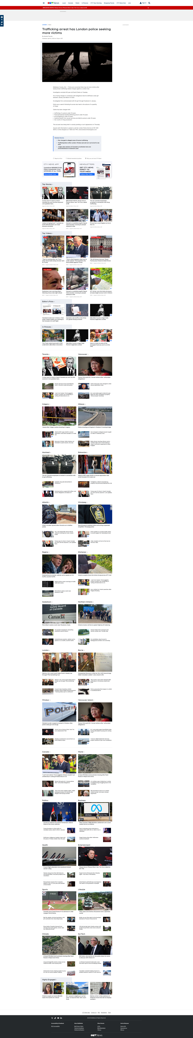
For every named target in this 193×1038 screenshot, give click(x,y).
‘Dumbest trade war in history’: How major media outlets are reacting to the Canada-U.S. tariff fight (53, 319)
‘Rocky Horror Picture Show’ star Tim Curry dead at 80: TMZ (64, 730)
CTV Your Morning (96, 3)
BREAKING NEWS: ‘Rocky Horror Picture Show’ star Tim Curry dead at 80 (76, 202)
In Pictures (85, 3)
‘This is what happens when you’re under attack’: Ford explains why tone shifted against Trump (76, 261)
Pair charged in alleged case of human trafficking (73, 140)
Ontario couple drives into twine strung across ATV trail (94, 575)
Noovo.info (123, 1026)
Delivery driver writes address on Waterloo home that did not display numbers (100, 997)
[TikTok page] (55, 1018)
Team (109, 1012)
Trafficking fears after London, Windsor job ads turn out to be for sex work (78, 143)
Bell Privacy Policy (78, 1026)
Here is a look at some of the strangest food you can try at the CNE (100, 345)
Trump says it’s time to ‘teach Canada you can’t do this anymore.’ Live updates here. (52, 202)
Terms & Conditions (79, 1028)
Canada (70, 3)
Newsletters (104, 1012)
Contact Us (93, 1012)
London (44, 24)
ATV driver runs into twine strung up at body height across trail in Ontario (101, 292)
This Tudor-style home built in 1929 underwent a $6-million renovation (52, 344)
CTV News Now (121, 3)
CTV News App (86, 1012)
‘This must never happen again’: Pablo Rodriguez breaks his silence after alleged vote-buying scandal (65, 792)
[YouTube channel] (58, 1018)
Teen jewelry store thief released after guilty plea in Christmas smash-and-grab (101, 681)
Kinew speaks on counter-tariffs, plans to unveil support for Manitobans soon (101, 532)
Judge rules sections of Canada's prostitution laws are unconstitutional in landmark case (74, 147)
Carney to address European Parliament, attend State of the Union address (58, 823)
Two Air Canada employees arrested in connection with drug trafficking (100, 202)
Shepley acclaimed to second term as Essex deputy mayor (65, 739)
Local (64, 3)
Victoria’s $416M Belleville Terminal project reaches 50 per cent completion (101, 739)
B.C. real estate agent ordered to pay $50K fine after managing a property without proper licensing (100, 394)
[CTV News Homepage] (53, 3)
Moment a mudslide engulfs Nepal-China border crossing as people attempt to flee (76, 224)
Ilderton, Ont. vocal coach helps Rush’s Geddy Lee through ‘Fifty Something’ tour (57, 674)
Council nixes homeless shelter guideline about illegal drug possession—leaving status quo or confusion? (65, 690)
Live (129, 3)
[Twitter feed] (52, 1018)
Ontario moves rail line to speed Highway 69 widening (94, 625)
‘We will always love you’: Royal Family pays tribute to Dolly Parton (100, 260)
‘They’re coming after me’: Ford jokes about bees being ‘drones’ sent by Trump (53, 261)
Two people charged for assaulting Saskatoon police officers (64, 630)
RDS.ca (122, 1029)
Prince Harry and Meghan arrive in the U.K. (100, 223)
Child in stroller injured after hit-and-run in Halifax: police (57, 526)
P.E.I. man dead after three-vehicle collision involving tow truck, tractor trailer (64, 533)
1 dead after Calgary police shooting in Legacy (56, 427)
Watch (77, 3)
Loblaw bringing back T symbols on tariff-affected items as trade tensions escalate (52, 224)
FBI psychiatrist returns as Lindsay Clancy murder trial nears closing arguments (100, 792)
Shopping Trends (109, 3)
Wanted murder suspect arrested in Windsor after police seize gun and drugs (57, 723)
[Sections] (43, 3)
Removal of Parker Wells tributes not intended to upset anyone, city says (64, 442)
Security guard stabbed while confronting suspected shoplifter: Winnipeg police (94, 526)
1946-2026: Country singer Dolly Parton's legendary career (99, 318)
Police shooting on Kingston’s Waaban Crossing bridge (94, 427)
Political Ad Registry (79, 1029)
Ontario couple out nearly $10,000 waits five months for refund (52, 996)
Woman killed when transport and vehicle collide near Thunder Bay (99, 630)
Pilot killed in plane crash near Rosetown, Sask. (56, 625)
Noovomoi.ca (123, 1028)
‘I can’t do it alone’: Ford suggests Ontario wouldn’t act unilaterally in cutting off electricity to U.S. (64, 394)
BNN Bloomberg (101, 1028)
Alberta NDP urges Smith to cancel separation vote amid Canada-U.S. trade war (65, 433)
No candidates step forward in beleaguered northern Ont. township (100, 640)
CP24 (98, 1026)
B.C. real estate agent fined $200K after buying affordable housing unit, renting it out (101, 731)
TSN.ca (99, 1029)
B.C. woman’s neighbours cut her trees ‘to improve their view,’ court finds (76, 997)
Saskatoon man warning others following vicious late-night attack (52, 292)
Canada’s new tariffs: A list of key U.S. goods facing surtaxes (76, 318)
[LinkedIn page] (61, 1018)
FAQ (99, 1012)
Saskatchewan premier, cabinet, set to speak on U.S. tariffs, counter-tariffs (58, 575)
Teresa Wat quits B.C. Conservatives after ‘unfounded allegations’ (94, 378)
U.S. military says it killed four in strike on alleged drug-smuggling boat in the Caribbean (101, 783)
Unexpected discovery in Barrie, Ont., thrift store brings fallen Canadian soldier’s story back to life (94, 674)
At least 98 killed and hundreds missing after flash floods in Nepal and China (93, 775)
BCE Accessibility (55, 1026)
